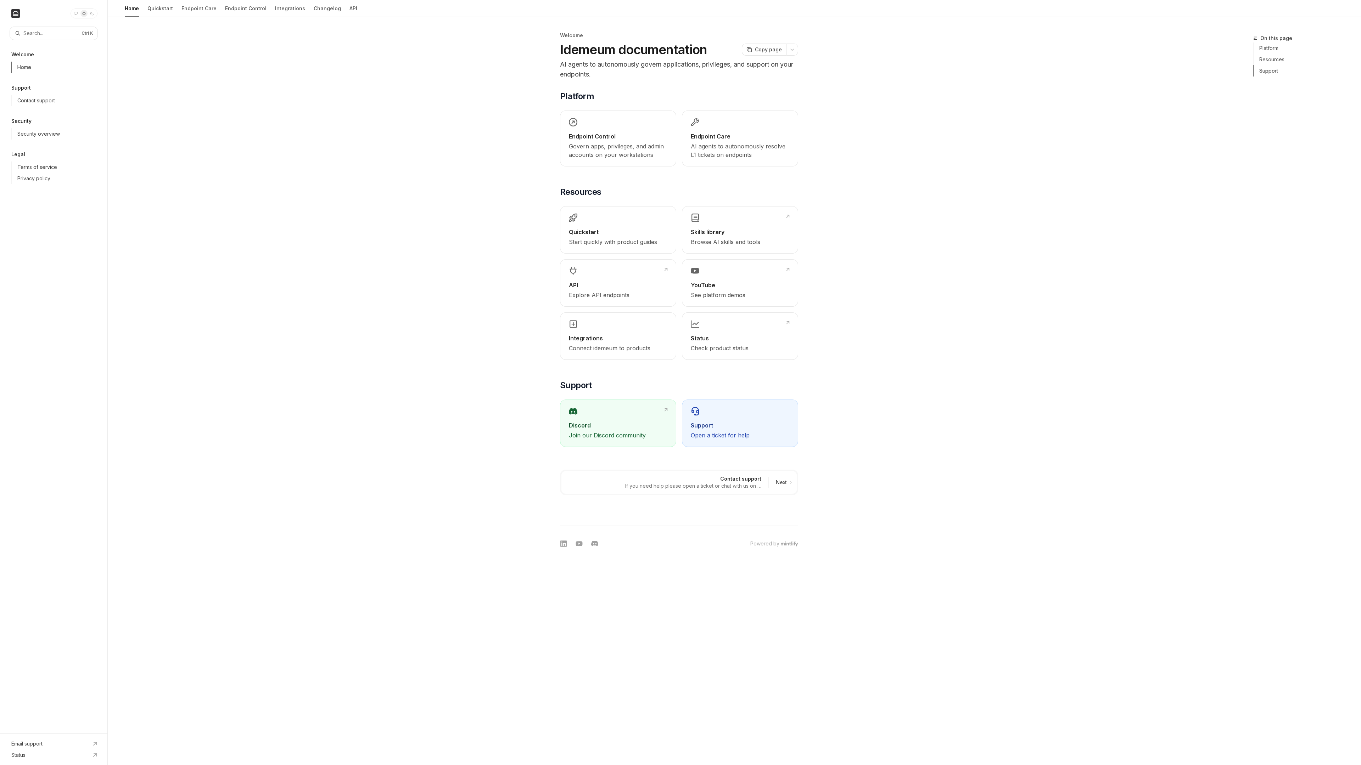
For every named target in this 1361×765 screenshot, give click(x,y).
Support (1268, 71)
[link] (618, 138)
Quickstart (160, 8)
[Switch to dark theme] (92, 13)
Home (132, 8)
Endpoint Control (246, 8)
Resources (1271, 59)
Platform (1268, 48)
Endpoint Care (199, 8)
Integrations (290, 8)
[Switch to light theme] (84, 13)
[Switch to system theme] (75, 13)
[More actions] (792, 50)
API (353, 8)
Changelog (327, 8)
